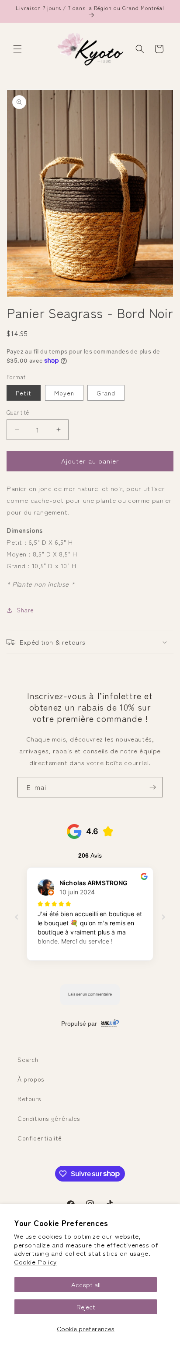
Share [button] (25, 609)
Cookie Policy (35, 1261)
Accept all (85, 1284)
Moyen (64, 392)
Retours (29, 1098)
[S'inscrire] (152, 787)
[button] (17, 48)
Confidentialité (39, 1138)
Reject (85, 1306)
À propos (30, 1079)
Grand (106, 392)
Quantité (18, 412)
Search (27, 1059)
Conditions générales (48, 1118)
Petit (23, 392)
